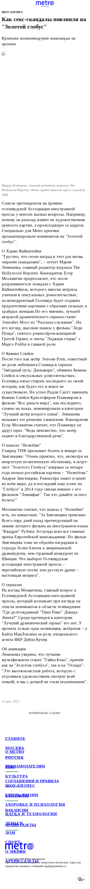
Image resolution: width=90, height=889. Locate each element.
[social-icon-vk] (9, 879)
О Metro (15, 851)
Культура (16, 776)
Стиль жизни (21, 795)
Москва (14, 748)
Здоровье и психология (35, 804)
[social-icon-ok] (32, 879)
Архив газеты (22, 861)
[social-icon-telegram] (21, 879)
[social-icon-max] (43, 879)
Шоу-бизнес (20, 785)
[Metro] (45, 3)
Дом (10, 832)
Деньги (14, 823)
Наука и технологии (31, 814)
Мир (10, 767)
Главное (15, 738)
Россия (14, 757)
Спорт (12, 842)
